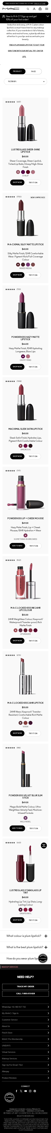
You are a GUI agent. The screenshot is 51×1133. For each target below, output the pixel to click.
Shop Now (17, 182)
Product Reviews (9, 1078)
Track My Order (25, 987)
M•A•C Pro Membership (12, 1039)
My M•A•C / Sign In (10, 1013)
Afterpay (5, 1071)
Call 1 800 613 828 (25, 994)
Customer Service (10, 1020)
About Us (6, 1026)
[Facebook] (16, 1090)
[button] (46, 8)
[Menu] (46, 8)
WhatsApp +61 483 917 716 (14, 1007)
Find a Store (7, 1033)
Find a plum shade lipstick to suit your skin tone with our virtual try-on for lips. (26, 51)
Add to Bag (17, 546)
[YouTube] (25, 1090)
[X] (21, 1090)
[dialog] (25, 151)
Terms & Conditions (15, 1111)
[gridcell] (18, 172)
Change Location (35, 1111)
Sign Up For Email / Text (12, 1065)
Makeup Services (9, 1058)
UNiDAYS (6, 1045)
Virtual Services (8, 1052)
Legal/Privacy (33, 1109)
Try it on (33, 182)
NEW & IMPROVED (38, 197)
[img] (25, 123)
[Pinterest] (35, 1090)
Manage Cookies (17, 1109)
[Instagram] (30, 1090)
